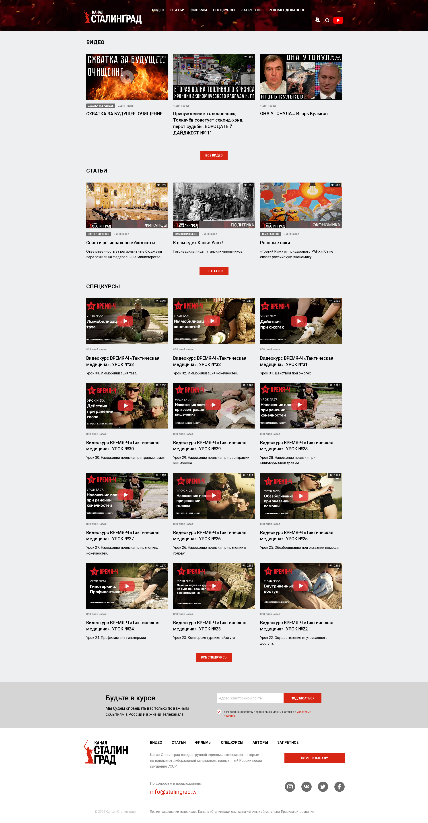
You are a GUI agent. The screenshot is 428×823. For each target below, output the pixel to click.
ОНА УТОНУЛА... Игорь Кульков (294, 113)
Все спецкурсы (214, 657)
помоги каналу (314, 758)
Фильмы (198, 10)
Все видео (214, 155)
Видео (158, 10)
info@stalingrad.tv (173, 791)
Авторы (260, 742)
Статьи (177, 10)
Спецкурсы (224, 10)
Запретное (251, 10)
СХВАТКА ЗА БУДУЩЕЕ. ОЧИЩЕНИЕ (124, 113)
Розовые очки (275, 242)
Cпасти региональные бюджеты (120, 242)
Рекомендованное (286, 10)
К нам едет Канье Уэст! (198, 242)
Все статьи (214, 271)
